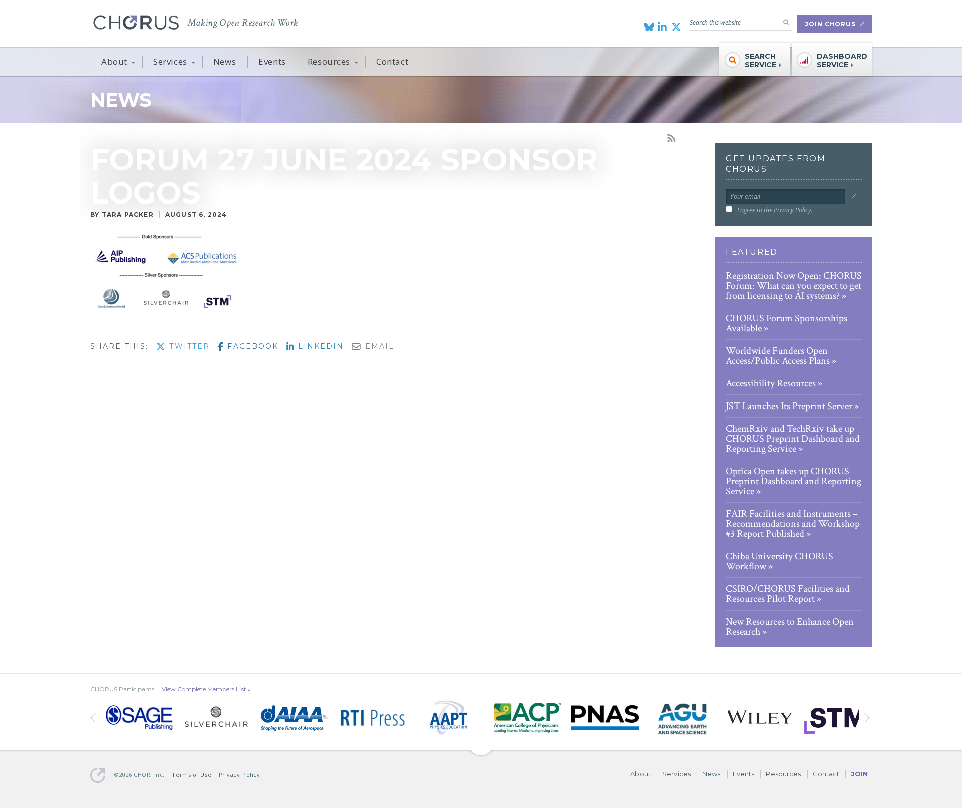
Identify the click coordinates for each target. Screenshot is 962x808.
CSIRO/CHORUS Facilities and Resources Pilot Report (788, 593)
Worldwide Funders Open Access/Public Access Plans (778, 355)
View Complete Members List (204, 689)
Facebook (251, 346)
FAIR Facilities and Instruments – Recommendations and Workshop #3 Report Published (793, 523)
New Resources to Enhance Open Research (790, 626)
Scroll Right (94, 717)
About (114, 61)
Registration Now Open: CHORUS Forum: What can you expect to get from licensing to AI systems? (794, 285)
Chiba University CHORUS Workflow (779, 561)
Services (170, 61)
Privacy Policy (792, 210)
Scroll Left (868, 717)
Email (378, 346)
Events (272, 61)
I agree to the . (775, 210)
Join (859, 774)
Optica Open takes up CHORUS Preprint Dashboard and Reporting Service (793, 481)
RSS (671, 138)
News (224, 61)
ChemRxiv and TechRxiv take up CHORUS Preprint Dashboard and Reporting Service (793, 438)
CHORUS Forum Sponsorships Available (786, 323)
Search (786, 22)
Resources (329, 61)
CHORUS (136, 22)
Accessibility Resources (771, 383)
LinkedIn (319, 346)
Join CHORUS (830, 24)
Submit (854, 196)
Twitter (188, 346)
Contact (392, 61)
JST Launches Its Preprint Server (789, 406)
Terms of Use (191, 774)
